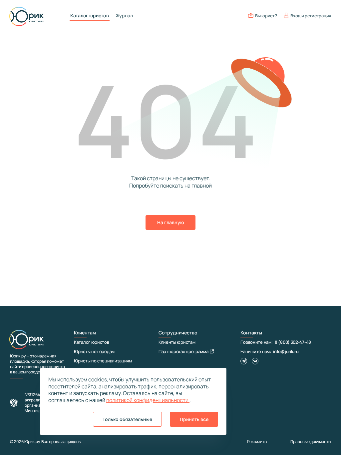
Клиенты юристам (177, 342)
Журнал (124, 16)
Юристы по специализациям (103, 361)
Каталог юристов (89, 16)
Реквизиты (257, 441)
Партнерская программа (183, 351)
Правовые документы (310, 441)
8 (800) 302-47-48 (293, 342)
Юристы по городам (94, 351)
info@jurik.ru (285, 351)
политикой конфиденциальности (147, 400)
